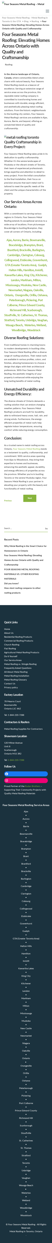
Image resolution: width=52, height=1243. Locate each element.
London (15, 280)
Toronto (19, 320)
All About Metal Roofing (15, 672)
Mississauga (12, 285)
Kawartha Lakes (14, 275)
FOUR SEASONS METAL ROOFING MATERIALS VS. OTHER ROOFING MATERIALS (21, 574)
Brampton (29, 245)
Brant (39, 245)
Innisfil (39, 270)
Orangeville (21, 295)
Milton (36, 280)
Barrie (25, 240)
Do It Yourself (10, 656)
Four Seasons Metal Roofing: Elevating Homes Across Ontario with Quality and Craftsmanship (23, 560)
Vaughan (42, 320)
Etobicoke (25, 260)
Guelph (42, 265)
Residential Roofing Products (18, 637)
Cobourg (39, 255)
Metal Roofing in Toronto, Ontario (26, 1231)
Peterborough (17, 300)
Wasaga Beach (14, 325)
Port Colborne (26, 1103)
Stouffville (10, 315)
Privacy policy (11, 687)
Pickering (31, 300)
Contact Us (9, 684)
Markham (26, 280)
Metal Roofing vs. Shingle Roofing (20, 664)
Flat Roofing (10, 649)
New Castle (39, 285)
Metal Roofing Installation (16, 676)
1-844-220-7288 (16, 760)
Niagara (27, 290)
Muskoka (26, 285)
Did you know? (11, 583)
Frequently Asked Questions (17, 668)
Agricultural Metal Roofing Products (21, 652)
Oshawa (42, 295)
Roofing (8, 65)
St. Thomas (40, 315)
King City (29, 275)
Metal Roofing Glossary (15, 680)
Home (7, 629)
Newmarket (15, 290)
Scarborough (34, 310)
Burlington (38, 250)
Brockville (25, 250)
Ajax (9, 240)
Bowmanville (37, 240)
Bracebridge (16, 245)
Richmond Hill (18, 310)
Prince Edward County (31, 305)
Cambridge (13, 255)
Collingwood (11, 260)
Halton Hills (15, 270)
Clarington (27, 255)
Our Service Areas (13, 660)
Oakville (38, 290)
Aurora (17, 240)
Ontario (8, 295)
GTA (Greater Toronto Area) (20, 265)
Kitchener (41, 275)
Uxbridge (31, 320)
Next (30, 498)
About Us (8, 633)
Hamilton (28, 270)
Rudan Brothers (32, 786)
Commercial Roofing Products (18, 641)
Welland (41, 325)
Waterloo (29, 325)
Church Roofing (11, 645)
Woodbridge (19, 330)
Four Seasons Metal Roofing (26, 449)
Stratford (9, 320)
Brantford (12, 250)
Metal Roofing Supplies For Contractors (23, 729)
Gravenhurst (40, 260)
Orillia (33, 295)
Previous (8, 501)
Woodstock (33, 330)
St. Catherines (25, 315)
